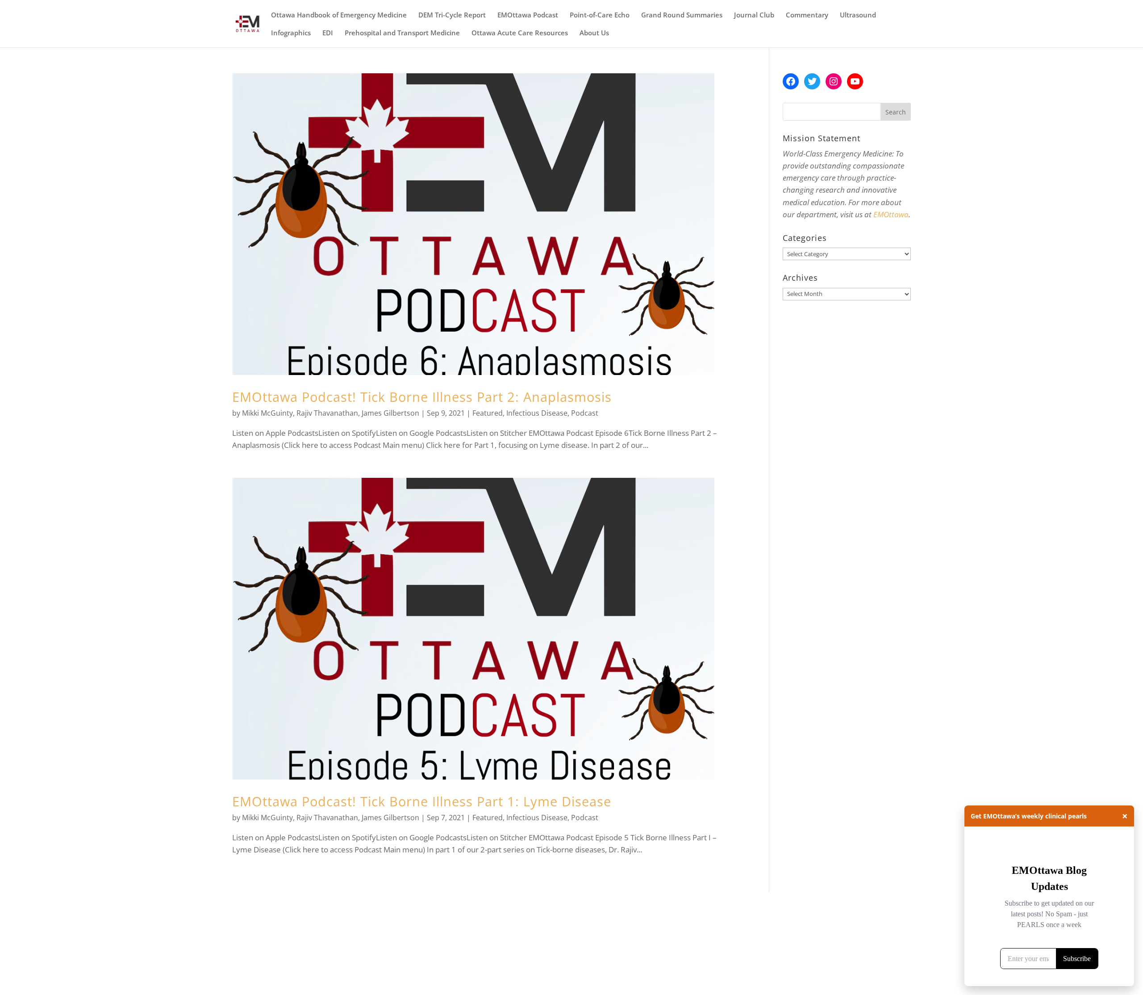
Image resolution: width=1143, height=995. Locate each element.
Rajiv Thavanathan (327, 413)
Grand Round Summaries (681, 15)
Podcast (584, 413)
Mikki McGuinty (267, 413)
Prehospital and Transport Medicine (402, 33)
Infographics (291, 33)
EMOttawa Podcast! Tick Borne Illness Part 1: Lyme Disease (421, 801)
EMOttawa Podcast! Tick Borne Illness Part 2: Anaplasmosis (422, 396)
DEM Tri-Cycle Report (452, 15)
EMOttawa (891, 214)
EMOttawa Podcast (527, 15)
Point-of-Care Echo (600, 15)
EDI (327, 33)
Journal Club (754, 15)
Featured (487, 413)
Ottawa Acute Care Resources (519, 33)
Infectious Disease (536, 413)
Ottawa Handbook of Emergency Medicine (339, 15)
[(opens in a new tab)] (482, 224)
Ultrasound (858, 15)
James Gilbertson (390, 413)
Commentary (807, 15)
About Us (594, 33)
